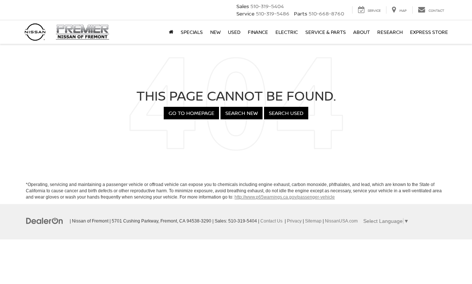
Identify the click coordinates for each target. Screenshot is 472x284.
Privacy (294, 221)
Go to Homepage (191, 112)
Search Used (286, 112)
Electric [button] (286, 32)
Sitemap (313, 221)
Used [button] (234, 32)
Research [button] (390, 32)
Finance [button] (258, 32)
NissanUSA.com (341, 221)
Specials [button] (192, 32)
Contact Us (271, 221)
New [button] (215, 32)
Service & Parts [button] (325, 32)
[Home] (171, 32)
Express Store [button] (429, 32)
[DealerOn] (44, 221)
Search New (241, 112)
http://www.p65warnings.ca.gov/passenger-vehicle (285, 197)
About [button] (361, 32)
